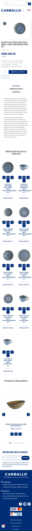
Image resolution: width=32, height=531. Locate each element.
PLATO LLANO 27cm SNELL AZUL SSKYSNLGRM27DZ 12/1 (25, 232)
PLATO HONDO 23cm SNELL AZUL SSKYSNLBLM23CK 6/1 (9, 232)
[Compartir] (1, 50)
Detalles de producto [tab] (16, 89)
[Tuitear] (4, 50)
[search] (26, 3)
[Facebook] (20, 504)
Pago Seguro (16, 529)
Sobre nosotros (16, 526)
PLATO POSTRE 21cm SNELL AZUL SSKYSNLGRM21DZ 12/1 (9, 319)
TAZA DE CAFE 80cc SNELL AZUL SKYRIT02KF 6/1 (24, 319)
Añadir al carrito (18, 72)
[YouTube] (24, 504)
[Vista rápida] (8, 177)
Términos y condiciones (16, 523)
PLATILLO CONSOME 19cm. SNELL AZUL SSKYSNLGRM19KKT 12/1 (9, 188)
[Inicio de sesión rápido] (23, 10)
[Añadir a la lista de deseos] (3, 77)
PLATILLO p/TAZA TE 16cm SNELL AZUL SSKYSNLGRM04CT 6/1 (25, 188)
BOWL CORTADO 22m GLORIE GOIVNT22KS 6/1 (16, 425)
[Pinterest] (6, 50)
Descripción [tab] (16, 86)
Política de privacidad (16, 520)
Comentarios (16, 92)
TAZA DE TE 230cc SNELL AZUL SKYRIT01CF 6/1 (8, 362)
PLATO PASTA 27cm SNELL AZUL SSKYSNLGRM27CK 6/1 (9, 276)
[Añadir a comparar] (7, 77)
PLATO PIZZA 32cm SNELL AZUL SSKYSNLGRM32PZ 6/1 (24, 276)
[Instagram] (29, 504)
